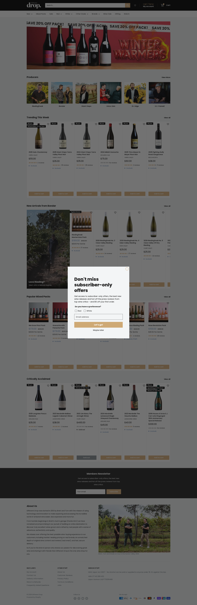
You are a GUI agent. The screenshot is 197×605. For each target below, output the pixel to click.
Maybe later (98, 330)
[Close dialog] (127, 268)
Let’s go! (98, 324)
